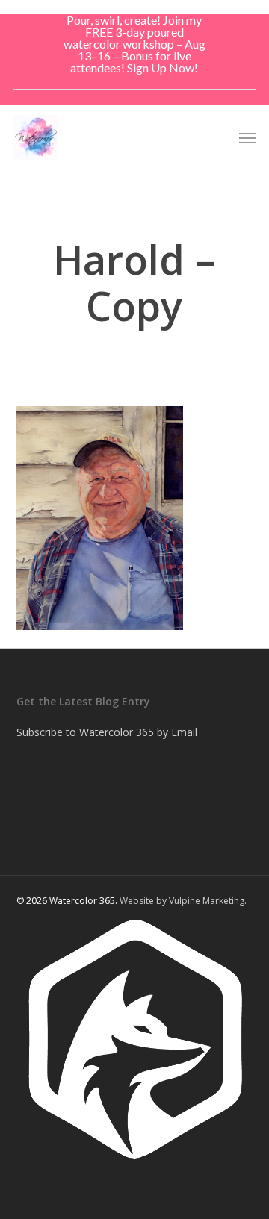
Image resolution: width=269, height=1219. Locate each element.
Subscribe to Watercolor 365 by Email (106, 732)
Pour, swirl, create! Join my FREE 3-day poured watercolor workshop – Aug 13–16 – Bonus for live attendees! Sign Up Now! (134, 44)
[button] (247, 137)
